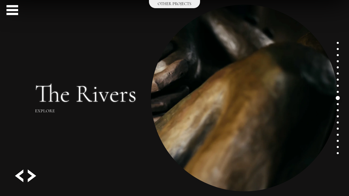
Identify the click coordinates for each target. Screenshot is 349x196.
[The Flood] (338, 153)
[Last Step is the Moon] (338, 129)
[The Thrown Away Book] (338, 55)
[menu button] (10, 11)
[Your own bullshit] (338, 147)
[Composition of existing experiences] (338, 73)
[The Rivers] (338, 98)
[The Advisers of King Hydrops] (338, 116)
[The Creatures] (338, 104)
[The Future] (338, 86)
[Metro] (338, 141)
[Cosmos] (338, 135)
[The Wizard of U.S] (338, 110)
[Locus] (338, 122)
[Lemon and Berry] (338, 43)
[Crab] (338, 61)
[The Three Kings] (338, 92)
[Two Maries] (338, 67)
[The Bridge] (338, 49)
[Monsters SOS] (338, 80)
